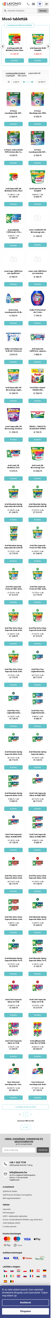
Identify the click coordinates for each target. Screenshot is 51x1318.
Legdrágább (10, 76)
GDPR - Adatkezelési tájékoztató (15, 1216)
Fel (26, 1127)
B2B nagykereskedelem (12, 1198)
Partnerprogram (9, 1213)
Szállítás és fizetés (10, 1191)
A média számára (9, 1227)
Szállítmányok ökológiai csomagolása (17, 1195)
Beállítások (25, 1302)
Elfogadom (25, 1311)
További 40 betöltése (25, 1107)
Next (48, 46)
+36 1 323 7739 (18, 1162)
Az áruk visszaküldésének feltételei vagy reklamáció (22, 1220)
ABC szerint (22, 76)
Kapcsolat (6, 1209)
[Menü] (46, 4)
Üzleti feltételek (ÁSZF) (11, 1223)
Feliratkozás (42, 1150)
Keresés (43, 11)
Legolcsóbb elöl (34, 73)
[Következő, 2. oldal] (25, 1114)
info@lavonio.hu (18, 1172)
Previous (3, 46)
